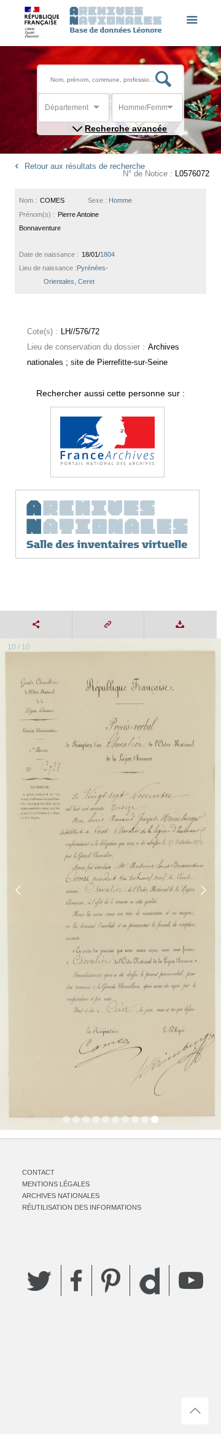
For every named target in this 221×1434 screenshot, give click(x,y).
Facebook (76, 1280)
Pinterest (110, 1280)
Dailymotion (149, 1280)
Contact (38, 1172)
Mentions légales (56, 1184)
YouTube (191, 1280)
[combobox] (100, 111)
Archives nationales (60, 1195)
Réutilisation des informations (81, 1207)
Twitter (39, 1280)
